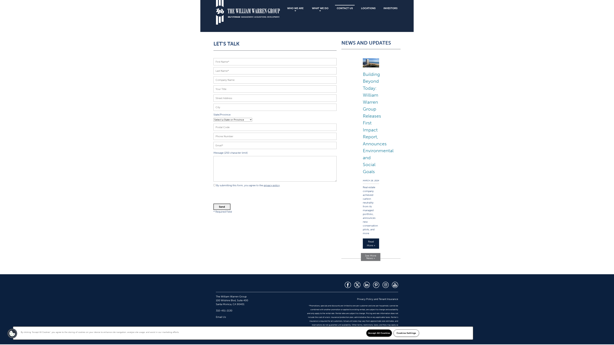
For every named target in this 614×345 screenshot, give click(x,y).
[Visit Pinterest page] (376, 285)
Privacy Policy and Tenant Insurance (377, 299)
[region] (243, 333)
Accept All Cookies (379, 333)
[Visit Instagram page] (385, 285)
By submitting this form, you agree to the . (248, 185)
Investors (390, 8)
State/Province (222, 114)
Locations (368, 8)
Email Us (221, 316)
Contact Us (345, 8)
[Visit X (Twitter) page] (357, 285)
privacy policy (272, 185)
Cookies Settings (406, 333)
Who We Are (295, 8)
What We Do (320, 8)
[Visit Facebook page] (348, 285)
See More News (370, 257)
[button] (12, 333)
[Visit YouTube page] (395, 285)
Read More (371, 243)
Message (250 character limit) (230, 152)
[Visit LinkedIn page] (367, 285)
